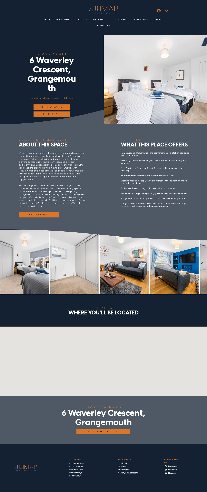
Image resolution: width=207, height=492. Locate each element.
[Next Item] (202, 262)
